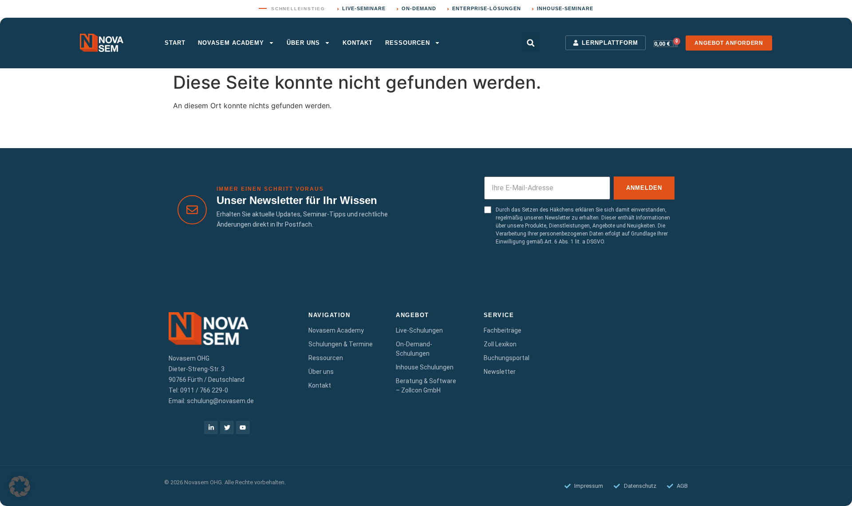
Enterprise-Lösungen (484, 8)
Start (175, 42)
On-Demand (416, 8)
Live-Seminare (361, 8)
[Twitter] (227, 428)
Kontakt (358, 42)
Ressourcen (407, 42)
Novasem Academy (231, 42)
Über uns (303, 42)
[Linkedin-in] (211, 428)
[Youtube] (243, 428)
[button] (530, 43)
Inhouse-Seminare (562, 8)
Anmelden (644, 187)
